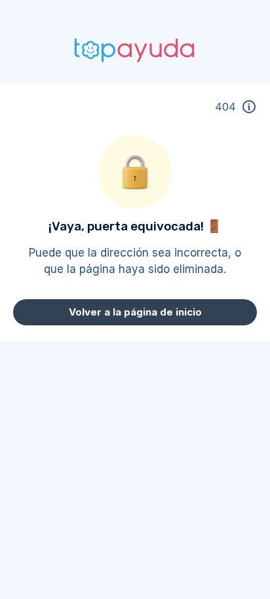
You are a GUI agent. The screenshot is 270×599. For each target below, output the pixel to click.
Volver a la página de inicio (135, 312)
